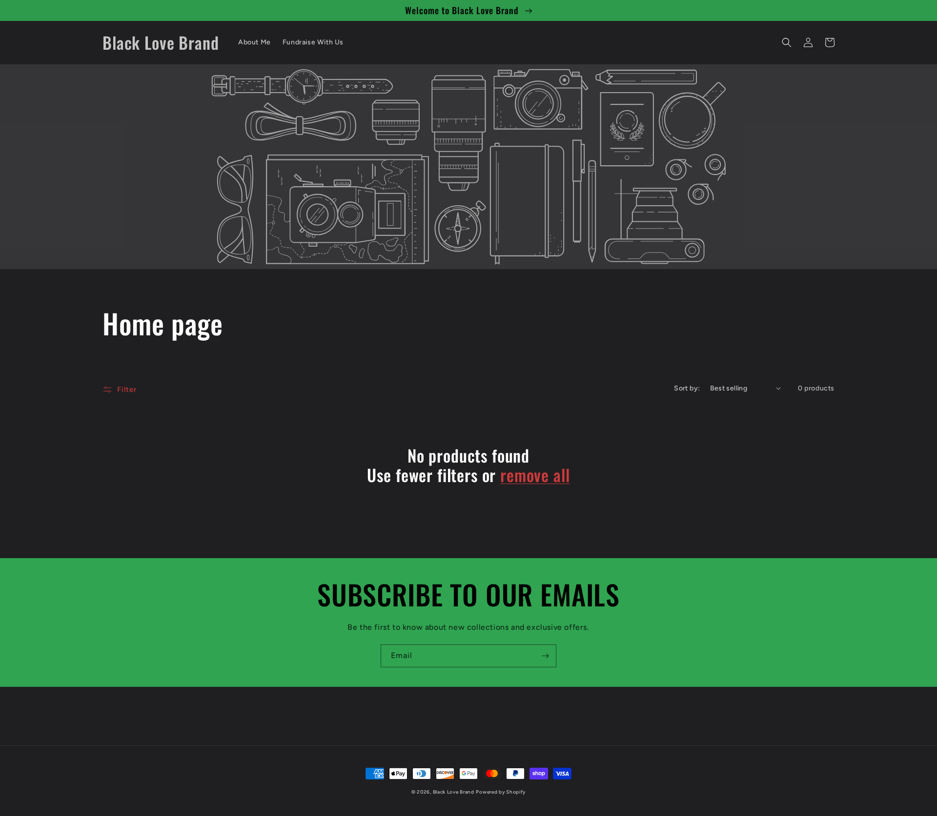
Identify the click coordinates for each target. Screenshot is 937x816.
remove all (535, 475)
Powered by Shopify (501, 792)
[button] (786, 42)
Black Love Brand (453, 792)
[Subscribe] (545, 655)
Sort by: (687, 388)
